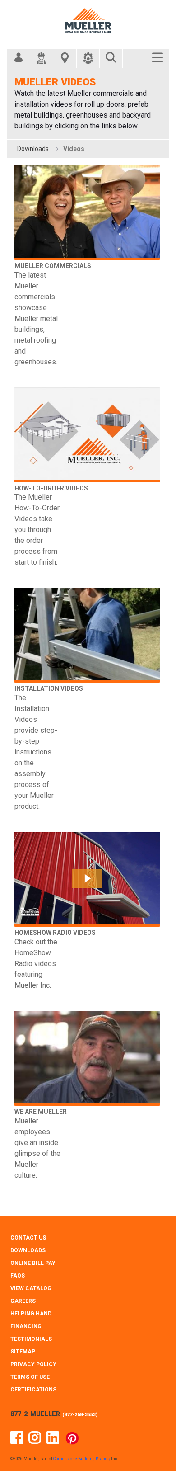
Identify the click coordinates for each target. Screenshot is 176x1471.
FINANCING (26, 1326)
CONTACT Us (28, 1238)
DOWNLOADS (28, 1250)
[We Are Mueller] (87, 1058)
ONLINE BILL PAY (33, 1263)
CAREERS (23, 1301)
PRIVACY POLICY (33, 1364)
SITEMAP (22, 1351)
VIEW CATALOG (30, 1288)
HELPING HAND (30, 1314)
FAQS (17, 1276)
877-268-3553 (80, 1415)
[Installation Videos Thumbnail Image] (87, 635)
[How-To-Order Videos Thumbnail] (87, 434)
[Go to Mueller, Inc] (88, 21)
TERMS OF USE (30, 1377)
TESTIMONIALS (31, 1339)
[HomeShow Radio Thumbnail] (87, 879)
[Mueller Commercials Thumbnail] (87, 212)
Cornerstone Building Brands (81, 1459)
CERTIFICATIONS (33, 1389)
